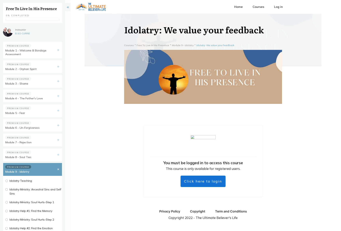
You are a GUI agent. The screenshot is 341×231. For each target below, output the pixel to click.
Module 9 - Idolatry (17, 171)
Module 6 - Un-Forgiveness (22, 127)
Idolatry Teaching (20, 181)
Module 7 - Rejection (18, 142)
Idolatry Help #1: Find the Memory (30, 211)
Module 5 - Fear (15, 113)
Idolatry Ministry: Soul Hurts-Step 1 (31, 202)
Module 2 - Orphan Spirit (21, 69)
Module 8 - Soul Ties (18, 157)
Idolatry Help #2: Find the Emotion (31, 228)
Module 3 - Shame (16, 83)
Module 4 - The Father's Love (24, 98)
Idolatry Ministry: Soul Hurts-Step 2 (31, 219)
